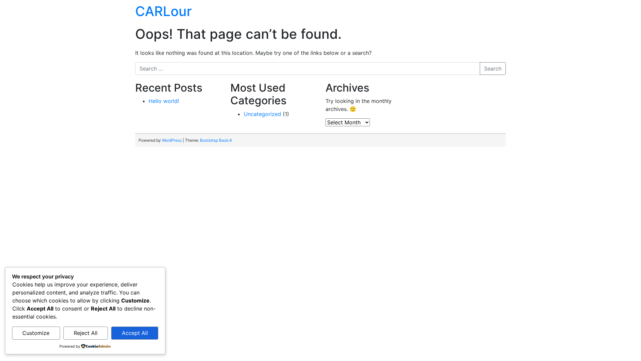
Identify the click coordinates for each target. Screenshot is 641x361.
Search (492, 68)
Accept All (135, 333)
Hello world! (164, 101)
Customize (35, 333)
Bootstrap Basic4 (216, 140)
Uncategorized (262, 114)
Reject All (85, 333)
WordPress (172, 140)
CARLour (163, 11)
